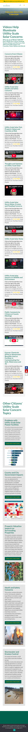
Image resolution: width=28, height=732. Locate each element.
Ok (14, 730)
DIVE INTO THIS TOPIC (13, 443)
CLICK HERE (16, 67)
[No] (26, 728)
